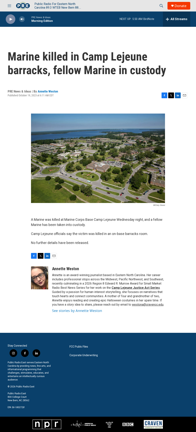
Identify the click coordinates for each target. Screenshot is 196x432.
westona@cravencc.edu (147, 304)
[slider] (28, 19)
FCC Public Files (78, 346)
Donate (180, 6)
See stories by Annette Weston (77, 310)
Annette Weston (48, 91)
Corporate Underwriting (83, 355)
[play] (10, 19)
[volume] (22, 19)
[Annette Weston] (39, 277)
